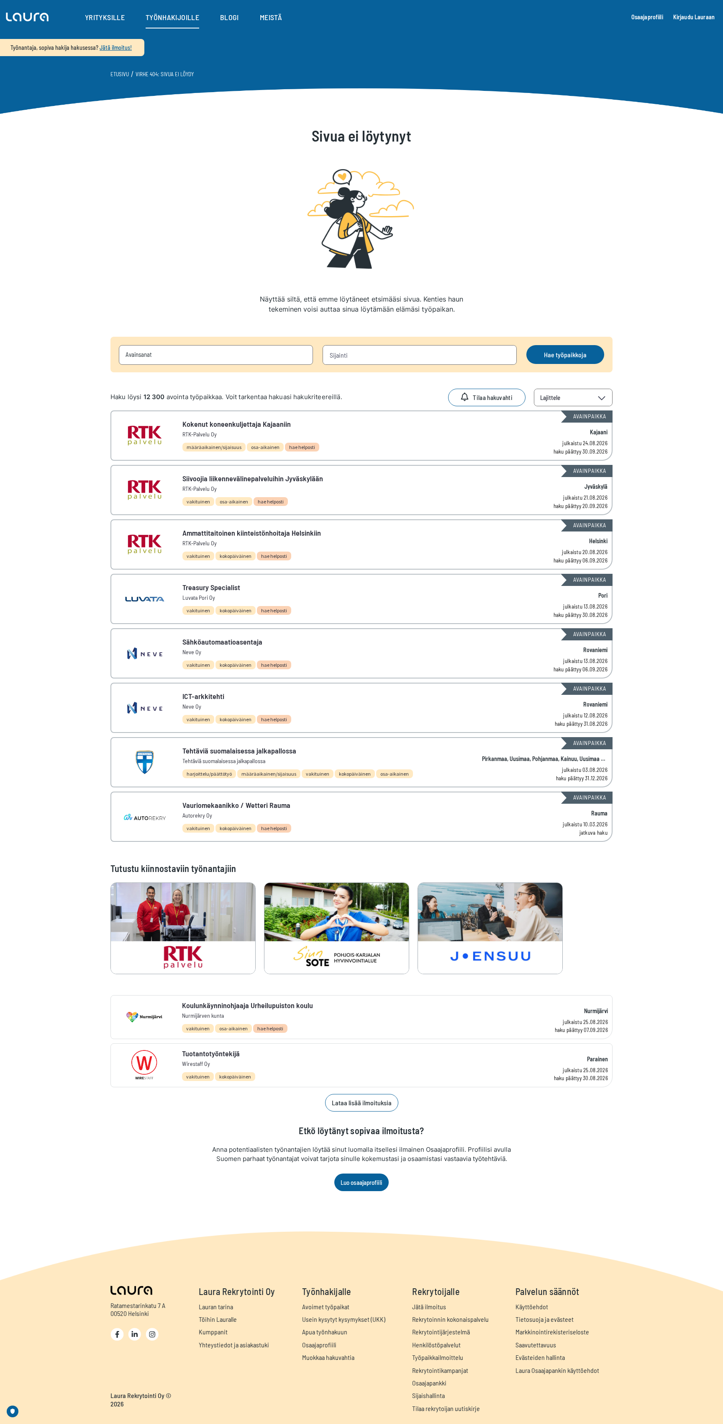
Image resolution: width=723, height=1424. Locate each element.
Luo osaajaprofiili (361, 1182)
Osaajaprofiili (647, 17)
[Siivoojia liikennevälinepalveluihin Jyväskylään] (361, 490)
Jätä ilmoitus (429, 1306)
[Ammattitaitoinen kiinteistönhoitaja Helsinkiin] (361, 544)
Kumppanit (213, 1332)
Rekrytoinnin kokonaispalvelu (450, 1319)
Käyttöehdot (531, 1306)
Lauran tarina (216, 1306)
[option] (187, 928)
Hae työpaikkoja (565, 355)
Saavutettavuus (535, 1345)
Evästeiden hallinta (540, 1357)
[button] (27, 17)
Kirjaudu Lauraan (694, 17)
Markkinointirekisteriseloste (552, 1332)
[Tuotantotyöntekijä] (361, 1065)
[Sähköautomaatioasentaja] (361, 653)
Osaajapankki (429, 1383)
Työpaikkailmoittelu (437, 1357)
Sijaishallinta (428, 1395)
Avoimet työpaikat (325, 1306)
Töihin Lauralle (218, 1319)
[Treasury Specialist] (361, 599)
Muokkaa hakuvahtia (328, 1357)
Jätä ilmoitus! (116, 47)
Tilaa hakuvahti (493, 397)
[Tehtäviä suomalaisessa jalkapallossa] (361, 762)
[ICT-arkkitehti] (361, 708)
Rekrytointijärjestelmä (441, 1332)
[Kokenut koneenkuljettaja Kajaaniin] (361, 435)
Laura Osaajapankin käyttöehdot (557, 1370)
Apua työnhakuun (324, 1332)
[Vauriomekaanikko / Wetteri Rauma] (361, 816)
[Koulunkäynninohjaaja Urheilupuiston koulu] (361, 1017)
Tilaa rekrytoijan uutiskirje (446, 1408)
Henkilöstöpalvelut (436, 1345)
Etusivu (119, 74)
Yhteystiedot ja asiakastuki (234, 1345)
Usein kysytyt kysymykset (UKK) (343, 1319)
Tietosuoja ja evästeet (544, 1319)
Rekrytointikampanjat (440, 1370)
